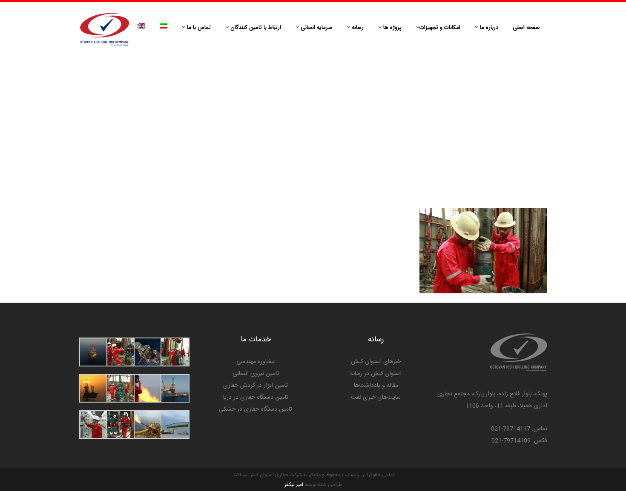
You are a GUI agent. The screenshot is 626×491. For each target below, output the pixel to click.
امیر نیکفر (293, 484)
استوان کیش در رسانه (376, 374)
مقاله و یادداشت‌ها (376, 385)
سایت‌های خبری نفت (376, 397)
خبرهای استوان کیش (376, 362)
